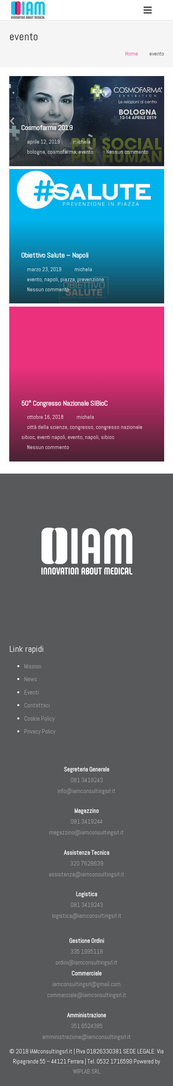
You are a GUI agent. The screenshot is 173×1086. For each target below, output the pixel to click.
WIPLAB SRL (86, 1071)
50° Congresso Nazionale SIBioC (64, 403)
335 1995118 (86, 951)
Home (131, 53)
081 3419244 (86, 821)
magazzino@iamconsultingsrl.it (86, 832)
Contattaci (37, 705)
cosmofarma (61, 151)
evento (85, 151)
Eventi (31, 692)
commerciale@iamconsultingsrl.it (86, 995)
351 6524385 (87, 1026)
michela (82, 141)
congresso (81, 427)
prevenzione (90, 279)
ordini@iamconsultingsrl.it (86, 962)
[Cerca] (164, 10)
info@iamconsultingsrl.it (86, 791)
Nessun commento (127, 151)
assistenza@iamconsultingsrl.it (86, 874)
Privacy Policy (40, 731)
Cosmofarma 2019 (47, 127)
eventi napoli (51, 437)
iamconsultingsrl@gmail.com (86, 984)
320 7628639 (86, 863)
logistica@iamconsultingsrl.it (87, 915)
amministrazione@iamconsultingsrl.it (86, 1037)
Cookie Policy (39, 718)
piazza (67, 279)
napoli (51, 279)
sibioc (107, 437)
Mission (32, 666)
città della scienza (47, 427)
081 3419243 (86, 780)
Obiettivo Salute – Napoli (55, 255)
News (30, 679)
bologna (36, 151)
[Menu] (148, 10)
